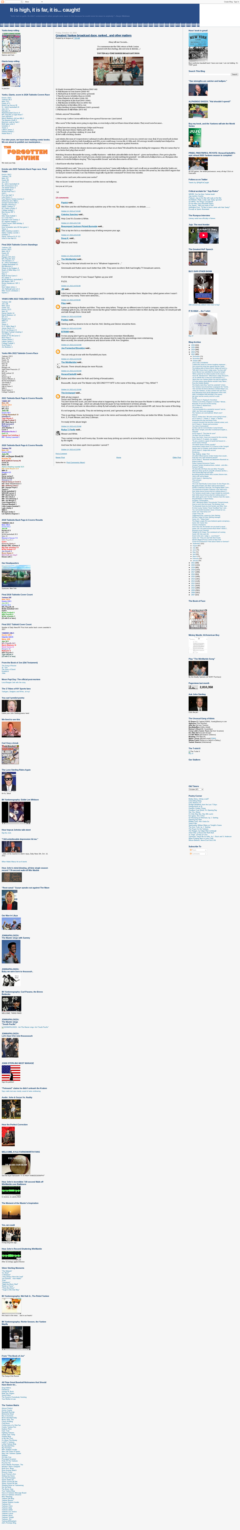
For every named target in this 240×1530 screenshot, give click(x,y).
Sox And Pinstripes (9, 1478)
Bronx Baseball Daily (9, 1418)
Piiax (63, 303)
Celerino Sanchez (69, 214)
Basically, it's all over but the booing (204, 403)
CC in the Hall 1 (7, 218)
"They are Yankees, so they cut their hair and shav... (209, 390)
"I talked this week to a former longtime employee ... (209, 364)
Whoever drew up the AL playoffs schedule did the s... (210, 471)
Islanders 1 (6, 225)
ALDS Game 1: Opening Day (202, 478)
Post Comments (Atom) (75, 462)
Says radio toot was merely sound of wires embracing (21, 1091)
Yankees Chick (7, 1506)
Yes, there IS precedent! (200, 426)
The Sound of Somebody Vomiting (14, 1397)
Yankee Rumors (7, 1500)
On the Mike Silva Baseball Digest (201, 204)
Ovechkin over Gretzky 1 (11, 220)
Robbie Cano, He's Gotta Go (199, 821)
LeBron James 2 (8, 130)
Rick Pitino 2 (6, 338)
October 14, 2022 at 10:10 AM (71, 328)
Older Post (177, 457)
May (194, 552)
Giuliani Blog (6, 1436)
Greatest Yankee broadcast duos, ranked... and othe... (210, 465)
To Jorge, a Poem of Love (198, 835)
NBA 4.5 (5, 321)
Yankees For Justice (9, 1512)
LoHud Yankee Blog (9, 1444)
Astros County (7, 1410)
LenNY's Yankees (8, 1442)
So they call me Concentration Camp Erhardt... (208, 428)
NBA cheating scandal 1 (10, 231)
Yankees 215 (6, 248)
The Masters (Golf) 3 (9, 120)
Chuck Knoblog (7, 1421)
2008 (193, 592)
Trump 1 (5, 214)
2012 (193, 583)
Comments (196, 854)
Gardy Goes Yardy (8, 1435)
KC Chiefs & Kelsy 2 (9, 208)
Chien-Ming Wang (195, 801)
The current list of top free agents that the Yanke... (209, 366)
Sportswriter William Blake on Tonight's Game (205, 825)
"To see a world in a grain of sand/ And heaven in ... (209, 441)
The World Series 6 (9, 188)
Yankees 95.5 (7, 100)
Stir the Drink (6, 1487)
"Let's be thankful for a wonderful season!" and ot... (209, 409)
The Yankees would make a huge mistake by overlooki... (211, 493)
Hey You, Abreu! (194, 812)
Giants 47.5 (6, 103)
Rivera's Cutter (7, 1472)
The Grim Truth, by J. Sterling (199, 827)
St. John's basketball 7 (10, 263)
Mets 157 (5, 178)
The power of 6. (197, 407)
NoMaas (5, 1455)
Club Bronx (6, 1423)
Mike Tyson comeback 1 (11, 291)
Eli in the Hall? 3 (8, 195)
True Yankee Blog (8, 1491)
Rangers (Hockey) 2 (9, 205)
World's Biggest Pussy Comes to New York (206, 539)
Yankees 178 (6, 176)
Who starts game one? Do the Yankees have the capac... (211, 497)
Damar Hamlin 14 (8, 313)
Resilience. (196, 452)
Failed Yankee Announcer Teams (203, 463)
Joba (3, 673)
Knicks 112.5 (6, 309)
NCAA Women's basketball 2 (12, 279)
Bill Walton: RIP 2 (8, 281)
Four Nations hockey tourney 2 (13, 199)
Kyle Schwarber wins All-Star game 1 (15, 227)
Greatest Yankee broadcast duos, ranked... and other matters (94, 35)
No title (194, 398)
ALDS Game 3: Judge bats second (204, 450)
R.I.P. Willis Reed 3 (9, 326)
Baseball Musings (8, 1412)
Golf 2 (4, 285)
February (196, 558)
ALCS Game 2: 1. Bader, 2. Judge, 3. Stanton (207, 418)
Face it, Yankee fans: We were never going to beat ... (210, 416)
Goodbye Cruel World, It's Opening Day (203, 810)
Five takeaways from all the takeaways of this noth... (209, 392)
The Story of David (8, 669)
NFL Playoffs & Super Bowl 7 (12, 115)
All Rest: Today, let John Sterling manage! (206, 517)
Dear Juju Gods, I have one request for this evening (209, 437)
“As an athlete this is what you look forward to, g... (209, 377)
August (195, 546)
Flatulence (5, 1390)
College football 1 (8, 210)
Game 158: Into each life (200, 534)
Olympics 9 (6, 111)
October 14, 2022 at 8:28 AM (70, 256)
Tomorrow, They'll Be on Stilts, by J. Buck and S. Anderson (210, 836)
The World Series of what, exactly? (204, 444)
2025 (193, 347)
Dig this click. (7, 833)
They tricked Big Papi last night (202, 472)
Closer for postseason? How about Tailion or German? (210, 541)
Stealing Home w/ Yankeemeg (13, 1485)
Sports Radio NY (8, 1480)
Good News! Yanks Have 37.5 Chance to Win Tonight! (210, 446)
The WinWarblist (69, 259)
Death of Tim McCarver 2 (11, 336)
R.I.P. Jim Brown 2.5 (9, 330)
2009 (193, 590)
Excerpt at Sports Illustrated (199, 209)
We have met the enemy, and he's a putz (206, 396)
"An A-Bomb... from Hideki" (12, 1278)
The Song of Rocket (9, 666)
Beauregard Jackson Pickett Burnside (79, 226)
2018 (193, 570)
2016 (193, 574)
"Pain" (4, 1280)
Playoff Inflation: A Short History (202, 499)
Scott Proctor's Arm (9, 1474)
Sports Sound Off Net (9, 1482)
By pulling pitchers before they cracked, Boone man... (210, 474)
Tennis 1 (5, 229)
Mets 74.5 (5, 101)
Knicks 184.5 (6, 174)
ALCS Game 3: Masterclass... (202, 405)
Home (118, 457)
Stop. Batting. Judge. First (201, 454)
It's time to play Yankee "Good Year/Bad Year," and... (209, 508)
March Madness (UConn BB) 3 (13, 118)
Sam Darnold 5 (7, 116)
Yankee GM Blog (8, 1498)
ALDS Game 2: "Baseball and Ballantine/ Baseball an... (211, 459)
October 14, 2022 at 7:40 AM (70, 211)
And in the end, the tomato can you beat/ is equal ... (209, 526)
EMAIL (213, 738)
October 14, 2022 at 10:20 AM (71, 345)
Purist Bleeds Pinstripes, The (12, 1465)
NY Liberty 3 (6, 278)
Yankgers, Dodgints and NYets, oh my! (16, 692)
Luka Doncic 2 (7, 197)
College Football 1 (8, 343)
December (196, 356)
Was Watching (7, 1497)
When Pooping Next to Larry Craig (201, 838)
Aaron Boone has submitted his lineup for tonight (208, 372)
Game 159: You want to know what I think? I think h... (210, 528)
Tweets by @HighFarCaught (199, 182)
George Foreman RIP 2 (10, 203)
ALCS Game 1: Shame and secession (205, 424)
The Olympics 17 (8, 261)
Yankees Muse (7, 1515)
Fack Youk (6, 1431)
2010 (193, 588)
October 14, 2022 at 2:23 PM (70, 449)
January (195, 561)
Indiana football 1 (8, 132)
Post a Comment (61, 454)
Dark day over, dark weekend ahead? (205, 457)
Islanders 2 (6, 126)
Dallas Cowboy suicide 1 (11, 233)
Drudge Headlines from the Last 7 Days (203, 805)
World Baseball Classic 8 (11, 113)
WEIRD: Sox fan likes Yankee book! (202, 194)
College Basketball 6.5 (10, 264)
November (196, 358)
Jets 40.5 (5, 182)
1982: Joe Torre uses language (202, 411)
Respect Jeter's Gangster (11, 1466)
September (196, 543)
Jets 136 (5, 304)
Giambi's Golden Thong (197, 808)
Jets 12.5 (5, 109)
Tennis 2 (5, 128)
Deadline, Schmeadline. (200, 500)
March (195, 556)
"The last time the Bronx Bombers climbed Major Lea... (210, 389)
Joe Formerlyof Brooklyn (73, 348)
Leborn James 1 (7, 341)
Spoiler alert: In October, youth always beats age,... (209, 448)
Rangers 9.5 (6, 319)
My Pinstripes (7, 1448)
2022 (193, 354)
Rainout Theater (197, 467)
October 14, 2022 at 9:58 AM (70, 300)
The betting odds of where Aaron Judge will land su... (210, 368)
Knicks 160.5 (6, 249)
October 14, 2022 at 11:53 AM (71, 426)
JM (62, 289)
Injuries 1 (5, 293)
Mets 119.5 (6, 306)
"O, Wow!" (5, 1273)
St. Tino (5, 667)
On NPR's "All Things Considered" (201, 202)
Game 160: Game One (200, 523)
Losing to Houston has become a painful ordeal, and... (210, 422)
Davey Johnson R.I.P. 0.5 (11, 236)
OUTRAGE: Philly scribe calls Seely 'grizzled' (205, 200)
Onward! (195, 431)
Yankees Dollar (7, 1510)
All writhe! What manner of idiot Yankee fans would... (210, 456)
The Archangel (68, 393)
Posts (194, 850)
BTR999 (65, 332)
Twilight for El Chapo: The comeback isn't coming (208, 532)
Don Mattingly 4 (7, 190)
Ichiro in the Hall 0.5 (9, 238)
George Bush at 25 (195, 806)
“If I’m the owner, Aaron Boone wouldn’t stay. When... (210, 381)
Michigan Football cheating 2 (12, 332)
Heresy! (195, 415)
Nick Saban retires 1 (9, 287)
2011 (193, 586)
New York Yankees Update (11, 1453)
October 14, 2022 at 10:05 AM (71, 316)
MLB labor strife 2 (8, 124)
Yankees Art (6, 1504)
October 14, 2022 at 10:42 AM (71, 359)
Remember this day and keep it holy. (204, 420)
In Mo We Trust (7, 1438)
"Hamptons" (6, 1282)
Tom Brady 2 (6, 334)
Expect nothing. (197, 461)
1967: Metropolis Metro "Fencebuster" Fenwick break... (210, 502)
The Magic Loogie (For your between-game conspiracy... (211, 521)
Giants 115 (6, 308)
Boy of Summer (7, 1416)
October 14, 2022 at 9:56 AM (70, 286)
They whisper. (197, 480)
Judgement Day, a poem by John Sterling (206, 515)
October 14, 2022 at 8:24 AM (70, 235)
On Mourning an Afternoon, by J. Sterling (203, 818)
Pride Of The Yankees (10, 1461)
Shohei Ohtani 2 (7, 339)
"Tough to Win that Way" (11, 1290)
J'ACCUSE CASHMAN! (200, 362)
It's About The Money (9, 1440)
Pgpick (64, 203)
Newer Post (60, 457)
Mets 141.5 (6, 251)
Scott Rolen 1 (7, 345)
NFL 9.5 (5, 317)
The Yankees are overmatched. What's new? (207, 413)
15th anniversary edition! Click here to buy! (204, 305)
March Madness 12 (9, 315)
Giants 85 (5, 180)
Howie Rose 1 (7, 133)
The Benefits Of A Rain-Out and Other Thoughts (208, 469)
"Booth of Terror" (8, 1286)
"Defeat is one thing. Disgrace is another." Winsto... (209, 402)
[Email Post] (57, 192)
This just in (196, 482)
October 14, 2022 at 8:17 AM (70, 223)
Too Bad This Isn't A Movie (201, 435)
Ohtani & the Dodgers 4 (10, 268)
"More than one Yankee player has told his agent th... (210, 379)
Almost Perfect (7, 1408)
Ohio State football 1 (9, 216)
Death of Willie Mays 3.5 (11, 270)
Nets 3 (4, 274)
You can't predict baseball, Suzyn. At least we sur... (209, 510)
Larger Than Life (198, 513)
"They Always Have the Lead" (12, 1277)
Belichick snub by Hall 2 (10, 122)
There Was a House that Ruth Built (201, 833)
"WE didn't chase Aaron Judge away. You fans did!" (209, 370)
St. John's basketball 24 (10, 107)
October (195, 361)
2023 (193, 352)
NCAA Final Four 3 (8, 191)
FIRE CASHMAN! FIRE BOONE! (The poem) (207, 394)
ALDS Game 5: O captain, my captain (204, 439)
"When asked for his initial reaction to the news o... (209, 374)
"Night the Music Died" (10, 1284)
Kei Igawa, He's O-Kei (196, 816)
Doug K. (65, 238)
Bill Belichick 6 (7, 266)
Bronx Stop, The (8, 1420)
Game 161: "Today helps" (200, 519)
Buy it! (191, 336)
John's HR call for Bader (200, 476)
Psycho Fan (6, 1463)
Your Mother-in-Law (9, 1399)
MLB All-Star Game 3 (9, 276)
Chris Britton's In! (195, 803)
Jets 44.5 (5, 255)
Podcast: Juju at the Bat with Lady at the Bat (205, 198)
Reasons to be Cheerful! (200, 530)
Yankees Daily (7, 1508)
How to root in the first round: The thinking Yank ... (209, 504)
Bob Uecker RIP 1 (8, 212)
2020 (193, 565)
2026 (193, 345)
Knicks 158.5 (6, 98)
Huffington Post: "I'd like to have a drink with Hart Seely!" (209, 207)
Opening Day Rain (195, 820)
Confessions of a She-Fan (11, 1425)
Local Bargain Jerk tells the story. (14, 682)
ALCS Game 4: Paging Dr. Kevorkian (204, 400)
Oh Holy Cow (6, 1457)
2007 (193, 595)
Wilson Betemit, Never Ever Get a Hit (202, 840)
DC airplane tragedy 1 (9, 221)
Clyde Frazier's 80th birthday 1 (13, 223)
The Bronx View (7, 1489)
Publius (64, 320)
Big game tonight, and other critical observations (208, 485)
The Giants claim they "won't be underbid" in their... (209, 385)
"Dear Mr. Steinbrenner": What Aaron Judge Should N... (210, 376)
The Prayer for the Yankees (198, 829)
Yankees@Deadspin (9, 1521)
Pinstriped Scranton (9, 1459)
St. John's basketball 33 (10, 184)
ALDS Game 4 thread (199, 443)
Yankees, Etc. (7, 1519)
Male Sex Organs (8, 1393)
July (194, 548)
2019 (193, 567)
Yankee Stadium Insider (10, 1502)
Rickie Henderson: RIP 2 (11, 283)
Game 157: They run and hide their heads (206, 538)
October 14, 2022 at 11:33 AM (71, 389)
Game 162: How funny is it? (201, 512)
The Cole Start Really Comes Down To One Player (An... (211, 484)
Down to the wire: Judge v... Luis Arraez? (206, 536)
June (194, 550)
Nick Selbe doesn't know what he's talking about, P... (210, 491)
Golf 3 (4, 193)
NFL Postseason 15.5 (10, 186)
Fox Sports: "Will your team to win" (201, 205)
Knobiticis (5, 671)
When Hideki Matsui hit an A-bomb (14, 862)
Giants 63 (5, 253)
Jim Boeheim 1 (7, 347)
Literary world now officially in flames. (202, 218)
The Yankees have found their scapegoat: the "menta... (210, 387)
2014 (193, 579)
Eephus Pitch (7, 1429)
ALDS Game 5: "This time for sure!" (204, 433)
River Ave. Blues (8, 1468)
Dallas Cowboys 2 (8, 206)
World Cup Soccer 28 (9, 105)
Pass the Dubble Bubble (200, 383)
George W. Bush (8, 1391)
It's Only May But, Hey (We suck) (201, 814)
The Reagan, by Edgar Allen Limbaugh (202, 831)
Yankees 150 (6, 302)
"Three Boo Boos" (8, 1288)
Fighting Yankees (8, 1433)
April (194, 554)
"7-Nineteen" (6, 1275)
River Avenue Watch (9, 1470)
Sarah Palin (193, 823)
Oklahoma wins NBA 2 (10, 201)
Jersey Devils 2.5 (8, 328)
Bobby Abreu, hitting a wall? (199, 799)
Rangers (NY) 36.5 (8, 257)
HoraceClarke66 (68, 374)
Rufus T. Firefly (68, 430)
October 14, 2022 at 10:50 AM (71, 371)
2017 (193, 572)
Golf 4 (4, 323)
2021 (193, 563)
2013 (193, 581)
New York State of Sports (11, 1451)
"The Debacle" (7, 1271)
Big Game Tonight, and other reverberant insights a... (210, 430)
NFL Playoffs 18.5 (8, 259)
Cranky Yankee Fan (9, 1427)
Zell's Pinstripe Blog (9, 1523)
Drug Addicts (6, 1388)
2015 (193, 576)
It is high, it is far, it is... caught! (45, 10)
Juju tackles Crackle (196, 196)
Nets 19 (4, 311)
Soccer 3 (5, 272)
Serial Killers (6, 1395)
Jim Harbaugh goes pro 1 (11, 289)
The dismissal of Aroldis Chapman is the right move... (210, 489)
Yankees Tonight (8, 1517)
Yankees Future (7, 1513)
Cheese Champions (199, 525)
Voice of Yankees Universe (11, 1495)
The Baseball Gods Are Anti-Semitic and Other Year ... (210, 506)
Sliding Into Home (8, 1476)
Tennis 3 (5, 324)
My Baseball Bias (8, 1446)
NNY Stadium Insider (9, 1450)
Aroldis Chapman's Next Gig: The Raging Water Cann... (211, 487)
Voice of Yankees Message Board (14, 1493)
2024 (193, 350)
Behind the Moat (8, 1414)
